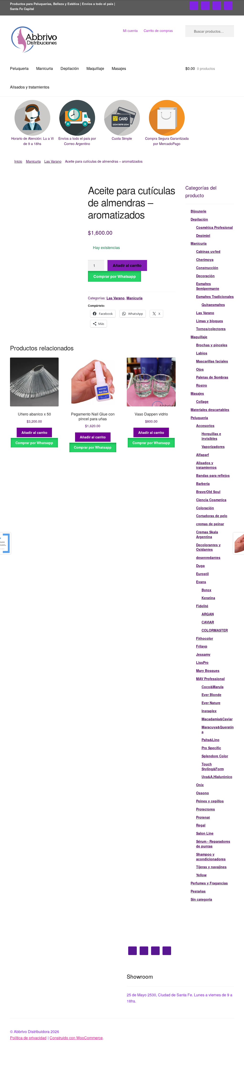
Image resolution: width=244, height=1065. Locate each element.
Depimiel (203, 235)
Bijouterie (198, 211)
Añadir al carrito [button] (34, 432)
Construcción (207, 267)
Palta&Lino (210, 739)
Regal (200, 825)
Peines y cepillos (210, 801)
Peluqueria (19, 68)
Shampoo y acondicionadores (211, 856)
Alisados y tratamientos (29, 87)
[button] (32, 123)
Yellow (201, 875)
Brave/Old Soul (208, 491)
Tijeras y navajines (211, 866)
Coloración (205, 507)
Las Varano (52, 161)
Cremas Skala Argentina (207, 534)
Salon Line (205, 833)
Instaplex (209, 710)
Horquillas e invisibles (211, 436)
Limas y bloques (209, 320)
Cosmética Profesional (214, 227)
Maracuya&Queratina (218, 729)
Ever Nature (211, 702)
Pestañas (198, 891)
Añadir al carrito (127, 265)
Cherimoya (205, 259)
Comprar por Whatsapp (114, 276)
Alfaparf (202, 454)
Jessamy (203, 654)
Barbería (203, 483)
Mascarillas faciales (212, 361)
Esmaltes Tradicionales (215, 296)
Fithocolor (204, 638)
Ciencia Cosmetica (211, 499)
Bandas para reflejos (213, 475)
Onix (200, 784)
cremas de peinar (210, 523)
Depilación (70, 68)
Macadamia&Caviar (217, 719)
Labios (201, 353)
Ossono (202, 792)
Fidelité (202, 605)
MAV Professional (210, 678)
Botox (206, 589)
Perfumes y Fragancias (209, 883)
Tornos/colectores (211, 328)
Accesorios (205, 425)
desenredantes (208, 557)
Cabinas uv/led (208, 251)
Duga (200, 565)
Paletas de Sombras (212, 377)
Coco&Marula (213, 686)
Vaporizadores (213, 446)
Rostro (201, 385)
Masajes (119, 68)
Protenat (203, 817)
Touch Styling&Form (213, 766)
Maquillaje (95, 68)
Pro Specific (211, 747)
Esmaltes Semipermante (207, 286)
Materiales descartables (210, 409)
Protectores (205, 809)
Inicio (18, 161)
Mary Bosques (207, 670)
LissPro (202, 662)
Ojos (200, 369)
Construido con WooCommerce (76, 1037)
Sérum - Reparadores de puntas (213, 843)
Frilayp (201, 646)
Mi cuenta (130, 30)
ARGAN (208, 614)
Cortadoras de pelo (211, 515)
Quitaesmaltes (213, 304)
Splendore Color (215, 755)
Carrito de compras (158, 30)
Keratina (208, 597)
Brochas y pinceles (211, 345)
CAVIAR (208, 622)
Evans (201, 581)
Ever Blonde (211, 694)
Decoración (205, 275)
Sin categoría (201, 899)
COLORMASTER (215, 630)
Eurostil (202, 573)
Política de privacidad (28, 1037)
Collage (202, 401)
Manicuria (44, 68)
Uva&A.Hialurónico (217, 776)
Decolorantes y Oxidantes (208, 547)
